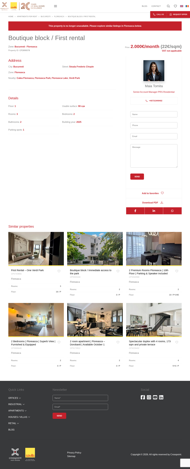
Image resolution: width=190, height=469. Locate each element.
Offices (13, 398)
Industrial (15, 404)
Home (10, 17)
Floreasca (59, 17)
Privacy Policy (74, 452)
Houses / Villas (17, 417)
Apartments (16, 410)
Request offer (180, 14)
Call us (160, 14)
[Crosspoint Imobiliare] (22, 6)
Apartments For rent (27, 17)
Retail (12, 423)
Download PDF (150, 202)
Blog (144, 6)
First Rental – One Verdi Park (27, 270)
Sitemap (71, 456)
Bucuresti (45, 17)
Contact (156, 6)
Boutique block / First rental (82, 17)
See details (36, 248)
